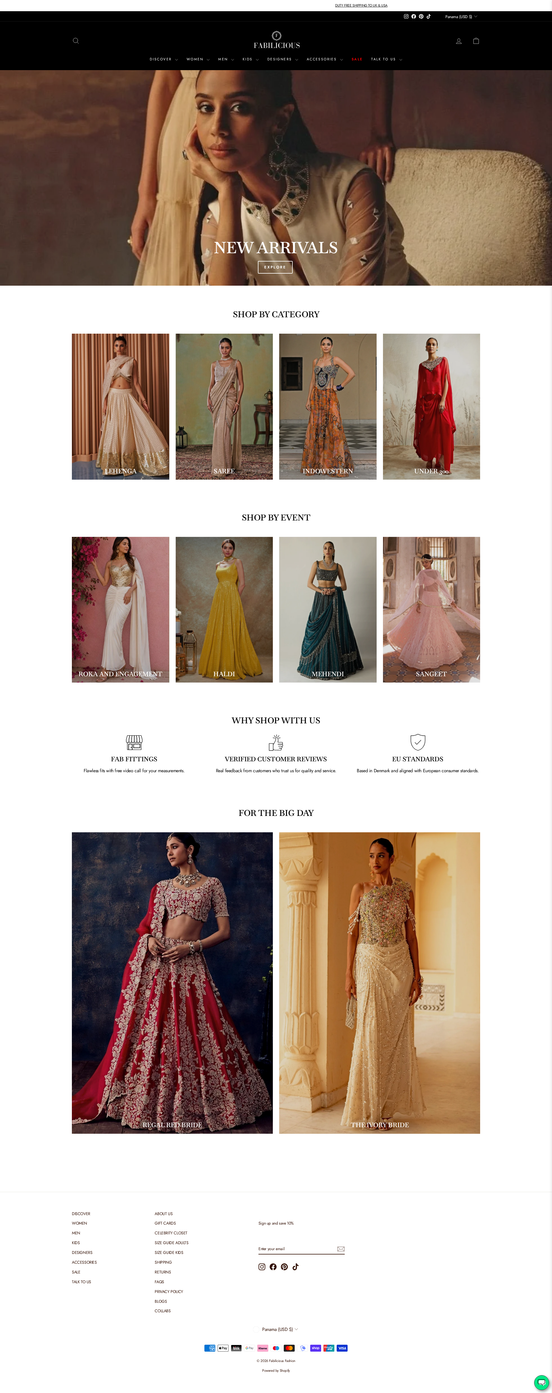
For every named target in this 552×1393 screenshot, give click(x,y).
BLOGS (161, 1301)
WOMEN (196, 59)
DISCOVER (162, 59)
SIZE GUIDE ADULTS (171, 1243)
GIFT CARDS (165, 1223)
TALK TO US (384, 59)
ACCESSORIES (323, 59)
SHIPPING (163, 1262)
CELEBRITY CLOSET (171, 1233)
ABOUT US (163, 1214)
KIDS (248, 59)
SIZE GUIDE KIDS (169, 1252)
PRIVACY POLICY (169, 1291)
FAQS (159, 1282)
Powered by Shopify (276, 1370)
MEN (224, 59)
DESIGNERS (280, 59)
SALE (357, 59)
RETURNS (163, 1272)
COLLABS (162, 1311)
